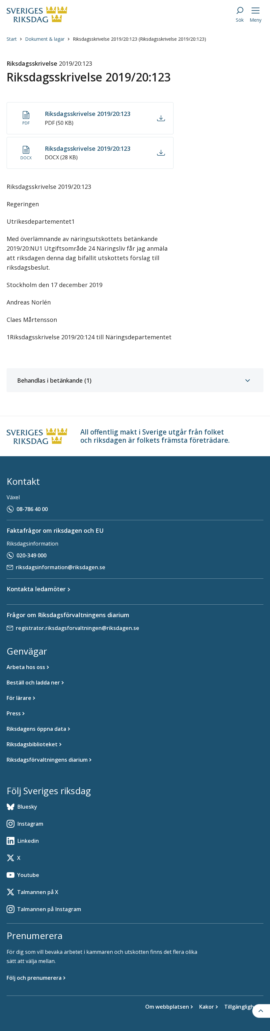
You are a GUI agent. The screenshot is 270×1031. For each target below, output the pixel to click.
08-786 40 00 (32, 509)
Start (12, 39)
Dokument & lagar (45, 39)
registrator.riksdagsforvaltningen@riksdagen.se (77, 628)
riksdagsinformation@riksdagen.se (60, 567)
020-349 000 (31, 555)
